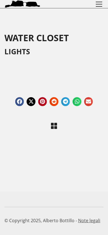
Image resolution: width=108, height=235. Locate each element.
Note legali (89, 220)
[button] (19, 101)
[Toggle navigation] (99, 4)
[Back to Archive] (54, 126)
